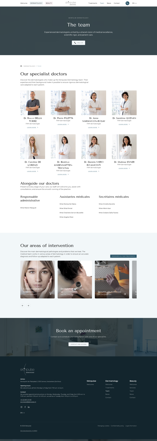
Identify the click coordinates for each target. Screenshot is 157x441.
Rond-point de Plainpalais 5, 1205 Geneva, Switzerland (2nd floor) (40, 381)
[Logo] (71, 3)
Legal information (131, 426)
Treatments (92, 3)
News (109, 3)
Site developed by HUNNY (28, 431)
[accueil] (21, 66)
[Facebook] (25, 407)
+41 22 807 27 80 (25, 400)
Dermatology (36, 3)
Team (102, 3)
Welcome (23, 3)
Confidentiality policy (117, 426)
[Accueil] (27, 369)
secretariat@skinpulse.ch (28, 402)
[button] (134, 3)
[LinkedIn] (29, 407)
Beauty (49, 3)
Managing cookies (103, 426)
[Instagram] (21, 407)
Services (133, 388)
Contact (117, 3)
